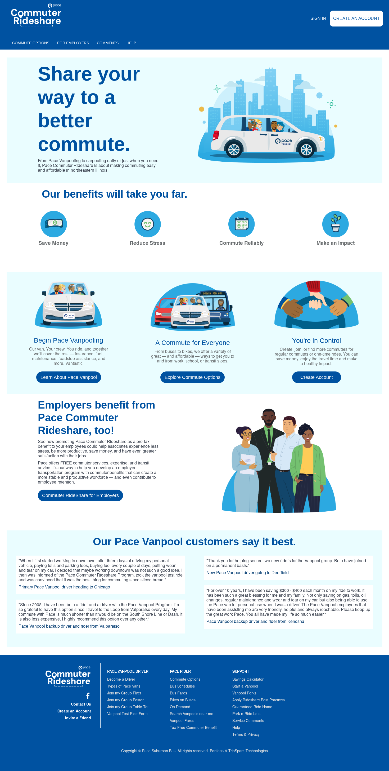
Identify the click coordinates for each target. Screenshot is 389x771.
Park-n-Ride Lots (246, 713)
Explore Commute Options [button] (192, 377)
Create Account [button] (316, 377)
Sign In (318, 18)
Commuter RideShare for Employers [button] (80, 495)
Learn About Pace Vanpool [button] (68, 377)
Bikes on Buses (183, 699)
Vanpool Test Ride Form (127, 713)
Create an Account (356, 18)
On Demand (180, 706)
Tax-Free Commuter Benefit (193, 727)
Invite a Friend (78, 717)
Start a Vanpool (245, 686)
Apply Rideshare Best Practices (258, 699)
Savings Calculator (248, 679)
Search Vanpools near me (191, 713)
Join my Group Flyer (124, 692)
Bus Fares (178, 692)
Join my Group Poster (125, 699)
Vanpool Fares (182, 720)
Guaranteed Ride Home (252, 706)
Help (131, 43)
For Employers (73, 43)
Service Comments (248, 720)
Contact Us (81, 704)
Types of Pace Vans (123, 686)
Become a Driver (121, 679)
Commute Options (30, 43)
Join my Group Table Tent (129, 706)
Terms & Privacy (246, 734)
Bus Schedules (182, 686)
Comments (108, 43)
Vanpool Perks (244, 692)
